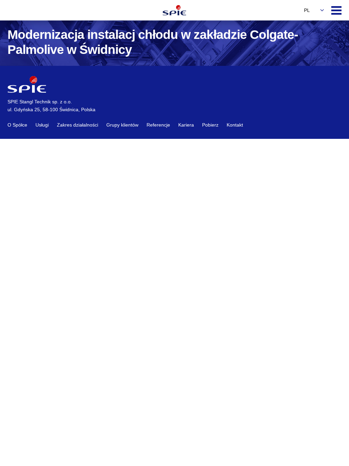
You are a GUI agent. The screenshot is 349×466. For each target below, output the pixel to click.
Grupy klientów (122, 125)
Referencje (158, 125)
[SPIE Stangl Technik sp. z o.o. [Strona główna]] (174, 10)
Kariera (186, 125)
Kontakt (235, 125)
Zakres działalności (77, 125)
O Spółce (17, 125)
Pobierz (210, 125)
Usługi (42, 125)
